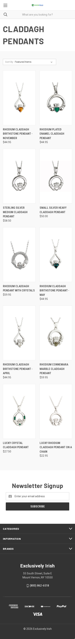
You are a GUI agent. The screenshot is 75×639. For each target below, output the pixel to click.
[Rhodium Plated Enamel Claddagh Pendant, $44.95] (56, 97)
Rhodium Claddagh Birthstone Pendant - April (17, 369)
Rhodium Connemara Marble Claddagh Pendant (54, 369)
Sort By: (9, 61)
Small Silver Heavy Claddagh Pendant (53, 210)
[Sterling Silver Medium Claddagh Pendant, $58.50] (19, 176)
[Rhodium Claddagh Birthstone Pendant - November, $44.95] (19, 97)
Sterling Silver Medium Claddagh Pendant (15, 212)
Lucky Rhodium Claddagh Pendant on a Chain (56, 447)
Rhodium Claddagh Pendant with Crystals (19, 288)
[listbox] (34, 62)
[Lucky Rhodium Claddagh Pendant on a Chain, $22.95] (56, 411)
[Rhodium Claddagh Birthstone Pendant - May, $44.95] (56, 254)
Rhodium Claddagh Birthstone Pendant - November (17, 134)
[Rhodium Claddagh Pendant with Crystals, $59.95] (19, 254)
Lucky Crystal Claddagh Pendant (16, 445)
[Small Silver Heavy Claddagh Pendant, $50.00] (56, 176)
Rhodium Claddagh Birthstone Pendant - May (54, 290)
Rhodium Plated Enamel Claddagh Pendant (52, 134)
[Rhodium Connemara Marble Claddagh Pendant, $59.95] (56, 333)
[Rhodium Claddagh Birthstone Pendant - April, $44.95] (19, 333)
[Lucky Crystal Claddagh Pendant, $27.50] (19, 411)
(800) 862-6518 (39, 585)
